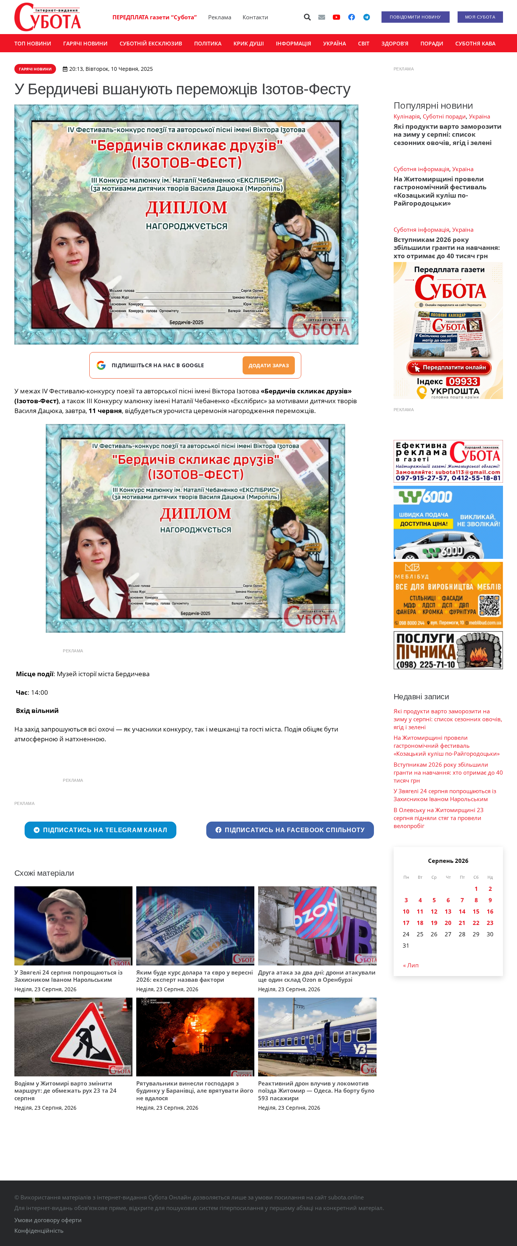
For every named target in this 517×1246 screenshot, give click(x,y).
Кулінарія (407, 116)
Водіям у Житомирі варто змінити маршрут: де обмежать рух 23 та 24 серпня (65, 1090)
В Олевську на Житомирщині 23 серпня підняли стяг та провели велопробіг (439, 818)
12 (434, 911)
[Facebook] (351, 17)
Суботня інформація (421, 169)
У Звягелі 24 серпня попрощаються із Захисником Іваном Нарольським (68, 976)
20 (448, 922)
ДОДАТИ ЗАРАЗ (269, 365)
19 (434, 922)
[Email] (322, 17)
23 (490, 922)
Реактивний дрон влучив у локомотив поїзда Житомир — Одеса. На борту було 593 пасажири (316, 1090)
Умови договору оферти (48, 1220)
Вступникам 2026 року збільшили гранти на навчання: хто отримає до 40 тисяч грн (447, 247)
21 (462, 922)
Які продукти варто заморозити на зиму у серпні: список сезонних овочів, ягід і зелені (447, 134)
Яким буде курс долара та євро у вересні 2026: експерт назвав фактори (194, 976)
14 (462, 911)
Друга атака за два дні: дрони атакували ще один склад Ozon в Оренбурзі (316, 976)
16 (490, 911)
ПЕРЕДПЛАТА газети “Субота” (154, 17)
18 (420, 922)
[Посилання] (47, 17)
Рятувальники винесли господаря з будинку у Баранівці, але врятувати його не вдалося (194, 1090)
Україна (479, 116)
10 (406, 911)
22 (476, 922)
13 (448, 911)
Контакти (255, 17)
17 (406, 922)
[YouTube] (336, 17)
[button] (307, 17)
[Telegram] (367, 17)
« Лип (411, 965)
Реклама (219, 17)
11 (420, 911)
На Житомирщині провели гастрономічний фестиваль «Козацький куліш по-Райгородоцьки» (440, 191)
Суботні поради (444, 116)
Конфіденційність (39, 1230)
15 (476, 911)
